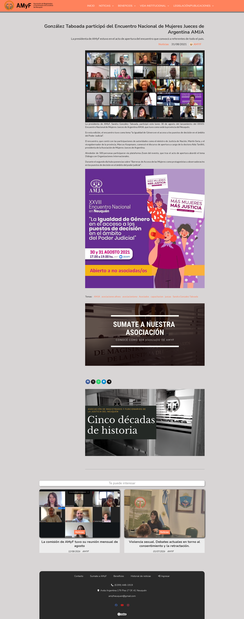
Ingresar (165, 576)
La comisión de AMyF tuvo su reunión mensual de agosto (79, 544)
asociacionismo (129, 296)
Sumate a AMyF (98, 576)
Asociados (144, 296)
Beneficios (118, 576)
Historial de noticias (141, 576)
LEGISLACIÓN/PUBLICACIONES (191, 5)
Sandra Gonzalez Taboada (185, 296)
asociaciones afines (111, 296)
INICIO (91, 5)
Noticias (163, 44)
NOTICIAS (104, 5)
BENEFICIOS (125, 5)
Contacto (78, 576)
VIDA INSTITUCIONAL (153, 5)
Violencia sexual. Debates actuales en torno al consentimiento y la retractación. (164, 544)
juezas (168, 296)
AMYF (197, 44)
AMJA (97, 296)
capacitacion (157, 296)
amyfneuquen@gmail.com (122, 596)
